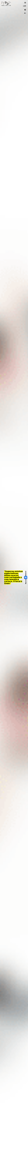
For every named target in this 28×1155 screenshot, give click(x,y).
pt (25, 6)
